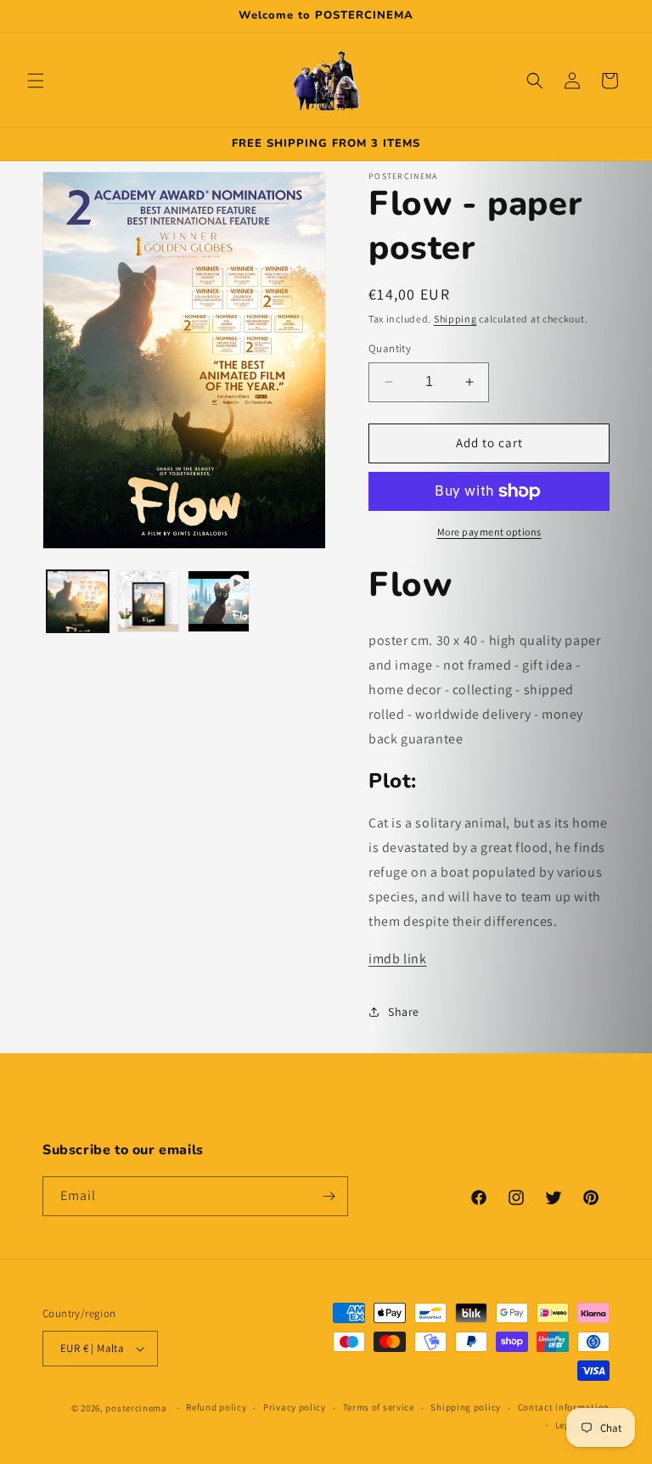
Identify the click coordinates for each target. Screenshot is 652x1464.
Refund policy (216, 1407)
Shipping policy (465, 1407)
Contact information (564, 1407)
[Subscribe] (328, 1196)
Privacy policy (294, 1407)
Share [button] (403, 1011)
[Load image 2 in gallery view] (148, 601)
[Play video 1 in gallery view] (219, 601)
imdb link (397, 959)
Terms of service (378, 1407)
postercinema (135, 1408)
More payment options (489, 531)
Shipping (455, 318)
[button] (35, 80)
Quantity (389, 348)
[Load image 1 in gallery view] (78, 601)
